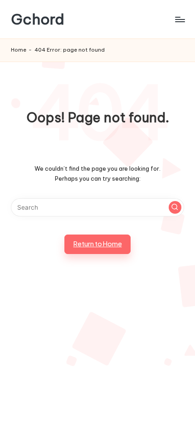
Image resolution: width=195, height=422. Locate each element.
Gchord (37, 19)
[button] (175, 207)
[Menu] (179, 19)
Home (18, 50)
